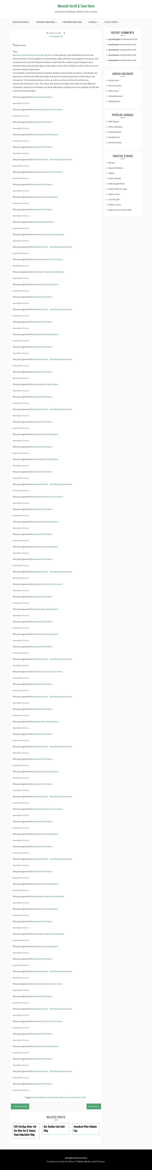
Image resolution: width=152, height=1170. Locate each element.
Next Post (93, 1106)
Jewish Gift (52, 1097)
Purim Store (113, 80)
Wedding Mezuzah (45, 22)
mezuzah (70, 1097)
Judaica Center (114, 205)
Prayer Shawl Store (45, 222)
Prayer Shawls (114, 178)
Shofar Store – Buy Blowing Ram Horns (54, 159)
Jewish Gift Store (44, 122)
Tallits (111, 173)
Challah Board (114, 132)
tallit (83, 1097)
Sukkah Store (114, 101)
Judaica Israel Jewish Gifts (120, 210)
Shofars (111, 163)
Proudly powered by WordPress (61, 1161)
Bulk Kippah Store (116, 184)
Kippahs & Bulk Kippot (47, 134)
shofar (77, 1097)
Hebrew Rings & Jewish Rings (50, 234)
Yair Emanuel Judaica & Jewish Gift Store (34, 55)
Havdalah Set (114, 137)
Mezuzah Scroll (21, 22)
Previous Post (21, 1106)
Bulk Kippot (113, 121)
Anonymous (113, 44)
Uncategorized (56, 36)
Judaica (92, 22)
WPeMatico (25, 103)
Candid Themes (98, 1161)
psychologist (114, 39)
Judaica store (114, 194)
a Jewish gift (113, 199)
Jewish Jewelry (115, 142)
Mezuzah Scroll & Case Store (76, 5)
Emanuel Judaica (44, 97)
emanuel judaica (39, 1097)
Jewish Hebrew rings (117, 189)
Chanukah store (115, 96)
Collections (110, 22)
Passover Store (115, 86)
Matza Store (113, 91)
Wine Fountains (115, 127)
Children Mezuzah (72, 22)
